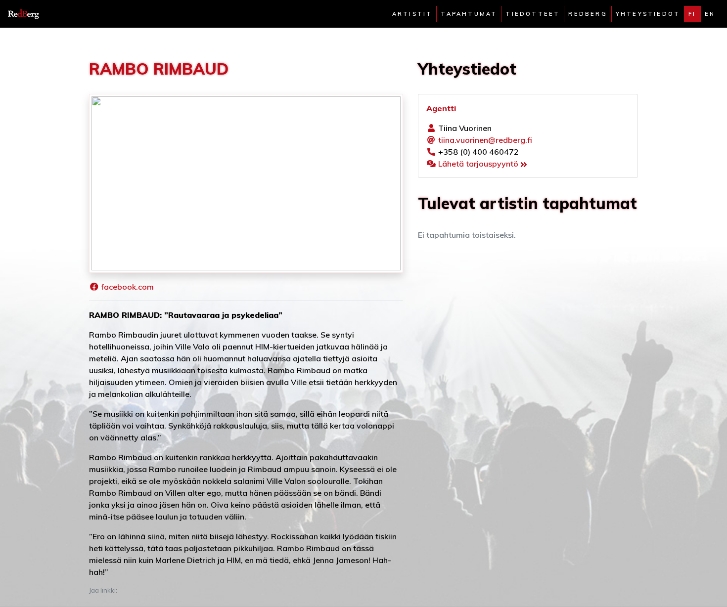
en (710, 13)
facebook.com (127, 287)
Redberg (587, 13)
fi (692, 13)
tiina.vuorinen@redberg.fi (485, 140)
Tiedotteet (532, 13)
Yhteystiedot (648, 13)
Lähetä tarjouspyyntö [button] (479, 164)
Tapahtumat (469, 13)
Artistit (412, 13)
